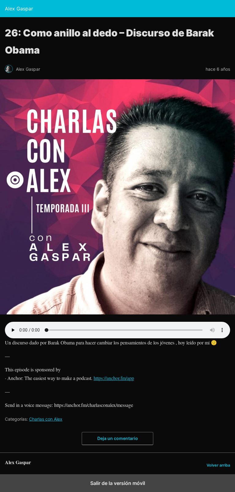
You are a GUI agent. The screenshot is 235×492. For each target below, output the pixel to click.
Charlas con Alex (45, 419)
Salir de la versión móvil (117, 483)
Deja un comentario (117, 438)
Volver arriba (218, 465)
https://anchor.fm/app (114, 378)
